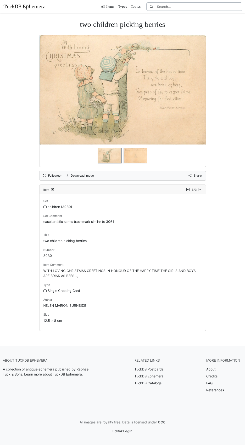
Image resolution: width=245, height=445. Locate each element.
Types (122, 6)
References (215, 390)
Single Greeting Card (64, 291)
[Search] (151, 7)
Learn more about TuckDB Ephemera (53, 374)
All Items (107, 6)
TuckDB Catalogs (147, 383)
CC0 (162, 422)
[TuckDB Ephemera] (24, 6)
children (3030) (60, 207)
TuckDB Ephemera (148, 376)
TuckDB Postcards (148, 369)
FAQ (209, 383)
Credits (211, 376)
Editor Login (122, 431)
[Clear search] (239, 7)
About (211, 369)
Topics (136, 6)
